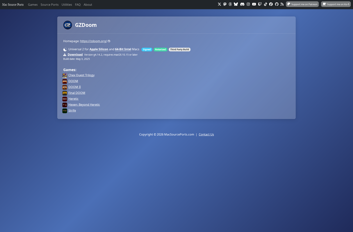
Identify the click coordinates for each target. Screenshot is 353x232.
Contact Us (206, 134)
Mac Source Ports (13, 4)
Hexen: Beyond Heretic (84, 105)
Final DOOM (76, 93)
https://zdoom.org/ (93, 41)
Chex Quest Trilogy (81, 75)
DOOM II (74, 87)
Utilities (67, 5)
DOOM (73, 81)
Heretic (73, 99)
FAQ (78, 5)
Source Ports (50, 5)
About (88, 5)
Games (33, 5)
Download (75, 54)
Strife (72, 110)
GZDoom (86, 24)
